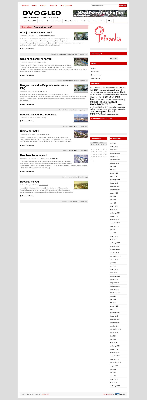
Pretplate (53, 5)
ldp (99, 99)
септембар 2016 (115, 256)
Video (95, 21)
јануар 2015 (114, 316)
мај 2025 (113, 143)
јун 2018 (113, 200)
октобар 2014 (114, 326)
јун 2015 (113, 299)
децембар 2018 (115, 186)
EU (100, 94)
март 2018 (113, 209)
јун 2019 (113, 166)
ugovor (53, 35)
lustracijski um (116, 99)
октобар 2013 (114, 359)
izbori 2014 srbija (111, 97)
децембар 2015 (115, 283)
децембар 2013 (115, 352)
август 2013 (114, 366)
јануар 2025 (114, 156)
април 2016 (114, 269)
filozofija (105, 95)
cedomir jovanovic (115, 90)
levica (103, 99)
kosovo (94, 99)
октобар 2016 (114, 253)
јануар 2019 (114, 183)
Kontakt (43, 5)
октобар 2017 (114, 226)
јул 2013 (113, 369)
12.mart (93, 88)
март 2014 (113, 342)
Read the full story (28, 49)
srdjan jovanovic (105, 109)
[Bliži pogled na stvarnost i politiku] (42, 18)
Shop (110, 21)
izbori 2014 (99, 97)
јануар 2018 (114, 216)
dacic (98, 92)
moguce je (95, 102)
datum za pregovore (105, 92)
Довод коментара (96, 75)
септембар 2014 (115, 329)
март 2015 (113, 309)
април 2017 (114, 236)
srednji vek (113, 109)
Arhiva (34, 5)
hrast (110, 95)
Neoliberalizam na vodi (33, 155)
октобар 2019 (114, 163)
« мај (91, 161)
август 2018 (114, 193)
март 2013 (113, 382)
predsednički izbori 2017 (99, 107)
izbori (92, 97)
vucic (117, 114)
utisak (92, 111)
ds (91, 94)
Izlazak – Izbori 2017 (29, 21)
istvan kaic (123, 95)
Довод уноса (95, 71)
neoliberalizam (54, 158)
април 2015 (114, 306)
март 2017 (113, 239)
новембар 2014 (115, 323)
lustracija (109, 99)
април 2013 (114, 379)
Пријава (93, 68)
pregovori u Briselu (115, 107)
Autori (41, 21)
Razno (102, 21)
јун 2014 (113, 339)
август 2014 (114, 333)
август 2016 (114, 259)
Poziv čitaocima (66, 5)
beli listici (119, 88)
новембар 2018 (115, 190)
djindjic (123, 92)
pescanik (114, 105)
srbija (99, 109)
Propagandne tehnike (54, 21)
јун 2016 (113, 263)
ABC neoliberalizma (70, 21)
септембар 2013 (115, 362)
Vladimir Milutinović (72, 54)
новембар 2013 (115, 356)
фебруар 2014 (115, 346)
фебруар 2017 (115, 243)
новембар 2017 (115, 223)
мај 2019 (113, 170)
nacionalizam (109, 101)
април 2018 (114, 206)
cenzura (92, 92)
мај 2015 (113, 303)
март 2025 (113, 150)
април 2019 (114, 173)
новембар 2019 (115, 160)
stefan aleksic (121, 109)
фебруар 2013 (115, 386)
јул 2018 (113, 196)
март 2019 (113, 176)
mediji (123, 99)
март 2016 (113, 273)
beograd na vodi (45, 35)
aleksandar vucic (103, 88)
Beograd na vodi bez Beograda (38, 114)
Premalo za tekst (72, 177)
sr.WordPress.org (96, 78)
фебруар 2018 (115, 213)
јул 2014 (113, 336)
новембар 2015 (115, 286)
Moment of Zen (69, 110)
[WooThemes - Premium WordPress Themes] (120, 394)
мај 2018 (113, 203)
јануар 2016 (114, 279)
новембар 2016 (115, 249)
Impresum (25, 5)
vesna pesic (101, 111)
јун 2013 (113, 372)
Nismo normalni (29, 131)
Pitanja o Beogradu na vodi (36, 32)
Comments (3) (84, 150)
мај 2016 (113, 266)
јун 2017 (113, 229)
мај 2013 (113, 376)
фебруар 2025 (115, 153)
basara (112, 88)
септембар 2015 (115, 293)
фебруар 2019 (115, 180)
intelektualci (116, 95)
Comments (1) (84, 54)
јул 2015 (113, 296)
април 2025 (114, 146)
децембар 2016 (115, 246)
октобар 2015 (114, 289)
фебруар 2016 (115, 276)
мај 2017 (113, 233)
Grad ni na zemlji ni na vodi (36, 58)
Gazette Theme (108, 394)
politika (121, 105)
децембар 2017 (115, 219)
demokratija (115, 92)
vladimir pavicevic (108, 114)
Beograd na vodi (30, 181)
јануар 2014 (114, 349)
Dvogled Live (85, 21)
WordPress (45, 394)
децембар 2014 (115, 319)
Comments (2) (84, 177)
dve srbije (96, 95)
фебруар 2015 (115, 313)
